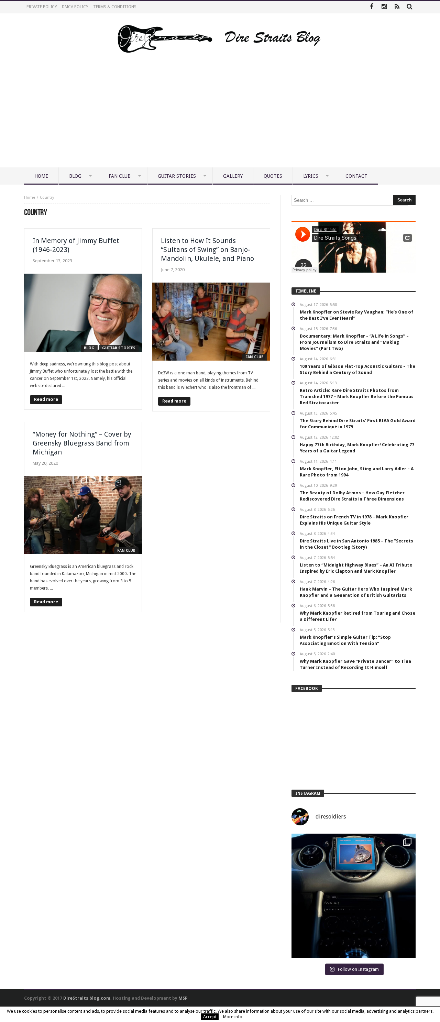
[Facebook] (371, 7)
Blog (89, 348)
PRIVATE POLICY (41, 6)
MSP (183, 998)
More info (232, 1016)
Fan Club (254, 357)
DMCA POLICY (75, 6)
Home (29, 197)
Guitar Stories (118, 348)
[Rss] (396, 7)
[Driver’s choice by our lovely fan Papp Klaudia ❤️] (354, 896)
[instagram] (384, 7)
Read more (46, 399)
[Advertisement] (220, 116)
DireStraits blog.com (86, 998)
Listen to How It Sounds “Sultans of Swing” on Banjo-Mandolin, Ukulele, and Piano (207, 250)
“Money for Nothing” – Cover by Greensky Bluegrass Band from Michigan (82, 443)
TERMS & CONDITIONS (114, 6)
